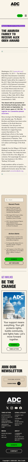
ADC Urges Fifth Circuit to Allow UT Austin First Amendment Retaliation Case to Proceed (14, 216)
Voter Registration (19, 421)
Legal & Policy (20, 412)
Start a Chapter (6, 417)
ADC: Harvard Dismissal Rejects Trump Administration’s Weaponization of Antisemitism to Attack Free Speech (14, 224)
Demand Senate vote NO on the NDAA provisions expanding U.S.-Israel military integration (14, 238)
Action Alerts (6, 415)
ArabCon (4, 419)
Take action (6, 412)
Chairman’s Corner (18, 434)
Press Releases (6, 433)
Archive (4, 437)
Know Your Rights (18, 424)
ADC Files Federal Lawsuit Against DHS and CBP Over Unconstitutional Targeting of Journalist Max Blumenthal (13, 210)
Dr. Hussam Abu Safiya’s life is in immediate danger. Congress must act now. (14, 244)
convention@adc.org (16, 171)
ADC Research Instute (19, 439)
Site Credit (21, 460)
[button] (14, 383)
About (17, 431)
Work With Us (19, 437)
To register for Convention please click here (13, 111)
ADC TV (3, 435)
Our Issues (18, 418)
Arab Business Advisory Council (7, 421)
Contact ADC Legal (19, 415)
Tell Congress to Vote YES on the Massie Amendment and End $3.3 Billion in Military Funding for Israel (14, 251)
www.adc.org (18, 71)
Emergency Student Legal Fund (6, 426)
